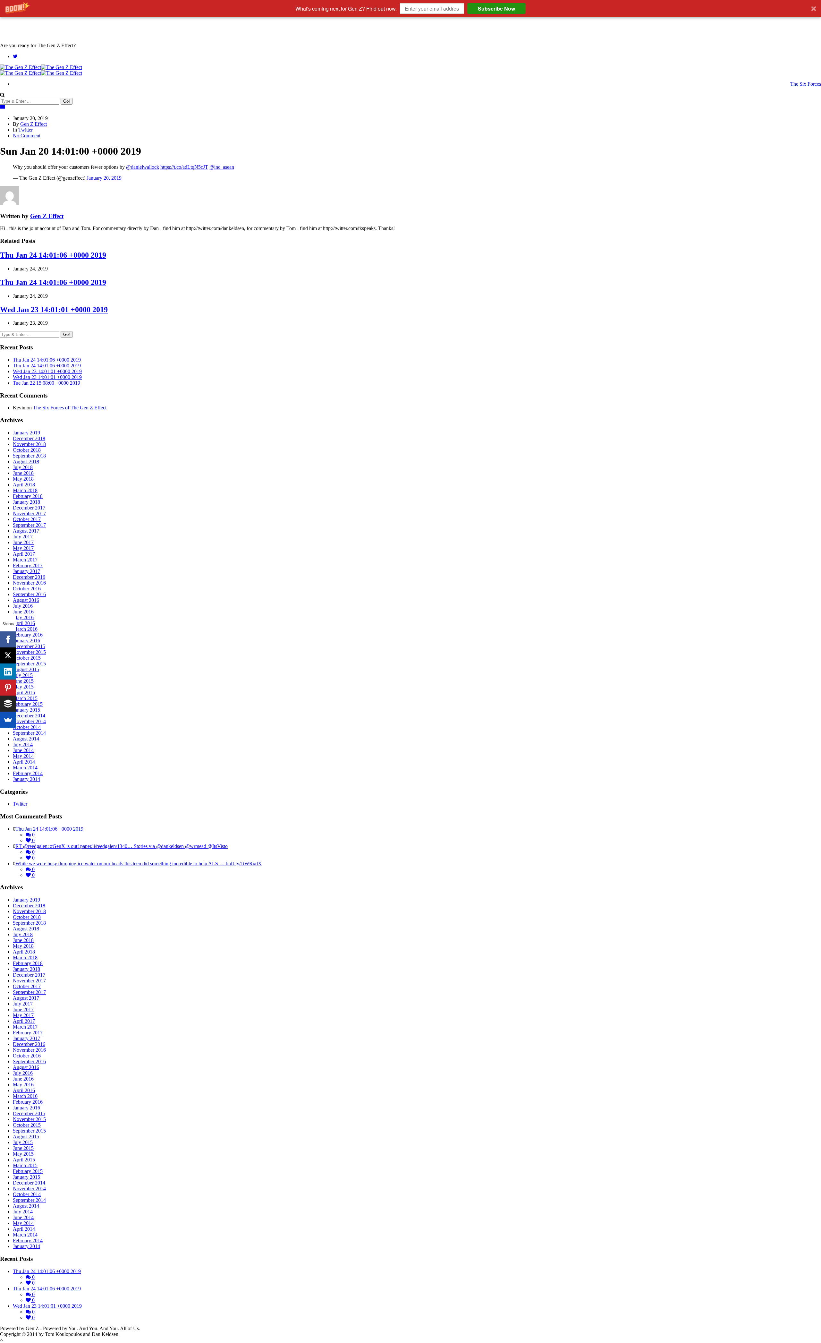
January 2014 (26, 779)
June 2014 (23, 750)
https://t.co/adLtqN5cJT (184, 167)
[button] (410, 8)
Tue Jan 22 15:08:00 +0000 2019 (46, 383)
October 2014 (27, 727)
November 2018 (29, 444)
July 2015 (23, 675)
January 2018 (26, 502)
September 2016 (29, 594)
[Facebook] (8, 639)
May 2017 (23, 548)
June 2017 (23, 542)
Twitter (25, 130)
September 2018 (29, 455)
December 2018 (29, 438)
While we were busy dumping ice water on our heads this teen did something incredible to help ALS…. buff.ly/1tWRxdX (138, 863)
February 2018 (28, 496)
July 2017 (23, 536)
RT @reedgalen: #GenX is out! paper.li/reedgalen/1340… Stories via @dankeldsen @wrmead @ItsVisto (121, 846)
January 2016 (26, 640)
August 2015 (26, 669)
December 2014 (29, 715)
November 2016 (29, 583)
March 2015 (25, 698)
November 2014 (29, 721)
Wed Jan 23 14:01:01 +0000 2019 (54, 309)
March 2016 (25, 629)
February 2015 (28, 704)
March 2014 (25, 767)
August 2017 (26, 531)
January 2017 (26, 571)
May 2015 (23, 686)
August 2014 (26, 738)
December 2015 (29, 646)
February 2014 (28, 773)
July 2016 (23, 606)
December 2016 (29, 577)
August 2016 (26, 600)
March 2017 (25, 559)
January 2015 (26, 710)
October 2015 (27, 658)
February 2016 (28, 634)
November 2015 (29, 652)
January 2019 (26, 432)
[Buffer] (8, 704)
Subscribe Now (496, 8)
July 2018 (23, 467)
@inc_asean (221, 167)
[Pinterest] (8, 688)
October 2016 (27, 588)
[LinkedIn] (8, 671)
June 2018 (23, 473)
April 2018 (24, 484)
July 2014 (23, 744)
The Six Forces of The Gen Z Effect (69, 407)
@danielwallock (142, 167)
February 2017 (28, 565)
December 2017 (29, 507)
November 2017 (29, 513)
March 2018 (25, 490)
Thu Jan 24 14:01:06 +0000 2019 (53, 255)
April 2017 (24, 554)
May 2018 (23, 479)
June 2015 (23, 681)
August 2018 (26, 461)
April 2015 (24, 692)
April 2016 (24, 623)
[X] (8, 655)
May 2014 (23, 756)
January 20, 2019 (104, 178)
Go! (66, 101)
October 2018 (27, 450)
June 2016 (23, 611)
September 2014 (29, 733)
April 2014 (24, 762)
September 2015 (29, 663)
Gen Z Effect (33, 124)
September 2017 (29, 525)
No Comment (26, 135)
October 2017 (27, 519)
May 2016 (23, 617)
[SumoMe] (8, 720)
